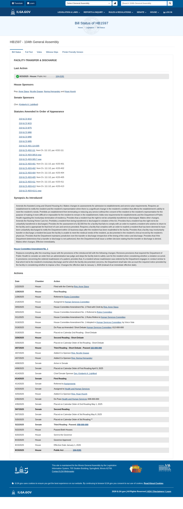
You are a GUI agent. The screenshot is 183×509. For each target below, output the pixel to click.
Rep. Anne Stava (81, 286)
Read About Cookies (153, 483)
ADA (149, 491)
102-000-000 (96, 348)
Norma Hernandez (52, 91)
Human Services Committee (77, 302)
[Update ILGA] (115, 3)
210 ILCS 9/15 (25, 123)
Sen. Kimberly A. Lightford (85, 373)
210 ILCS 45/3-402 (27, 168)
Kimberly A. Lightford (28, 104)
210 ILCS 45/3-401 (27, 164)
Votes (39, 52)
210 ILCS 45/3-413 (27, 186)
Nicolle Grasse (36, 91)
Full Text (29, 52)
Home (80, 28)
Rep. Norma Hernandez (81, 358)
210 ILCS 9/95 (25, 141)
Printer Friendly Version (72, 52)
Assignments (69, 384)
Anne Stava (24, 91)
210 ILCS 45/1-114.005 (29, 146)
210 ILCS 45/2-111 (27, 150)
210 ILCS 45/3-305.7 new (30, 159)
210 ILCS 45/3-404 (27, 173)
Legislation (90, 28)
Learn (168, 491)
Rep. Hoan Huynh (79, 394)
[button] (67, 12)
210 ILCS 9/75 (25, 128)
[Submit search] (170, 3)
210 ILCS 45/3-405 (27, 177)
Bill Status (16, 52)
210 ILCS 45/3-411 (27, 182)
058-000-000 (82, 425)
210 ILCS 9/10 (25, 119)
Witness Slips (52, 52)
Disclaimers (158, 491)
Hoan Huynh (70, 91)
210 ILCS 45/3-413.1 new (30, 191)
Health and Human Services (77, 389)
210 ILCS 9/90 (25, 137)
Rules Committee (71, 297)
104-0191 (60, 76)
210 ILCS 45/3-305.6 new (30, 155)
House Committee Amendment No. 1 (31, 249)
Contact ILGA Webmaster (63, 471)
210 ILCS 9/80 (25, 132)
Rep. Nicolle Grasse (80, 353)
